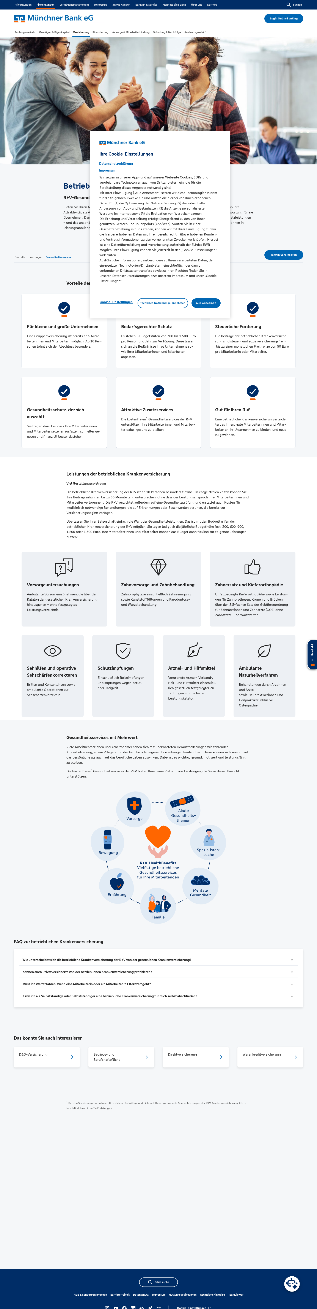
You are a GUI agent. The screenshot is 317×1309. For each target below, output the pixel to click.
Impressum (158, 1294)
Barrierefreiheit (120, 1294)
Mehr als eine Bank (174, 4)
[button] (158, 960)
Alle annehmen (206, 303)
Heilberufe (100, 4)
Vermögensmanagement (74, 4)
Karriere (212, 4)
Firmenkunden (45, 4)
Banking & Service (146, 4)
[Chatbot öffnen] (292, 1284)
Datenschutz (141, 1294)
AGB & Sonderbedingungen (90, 1294)
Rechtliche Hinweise (212, 1294)
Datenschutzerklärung (116, 163)
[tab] (25, 32)
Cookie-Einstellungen (116, 302)
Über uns (196, 4)
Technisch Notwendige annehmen (162, 303)
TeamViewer (235, 1294)
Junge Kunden (121, 4)
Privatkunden (23, 4)
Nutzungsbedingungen (182, 1294)
